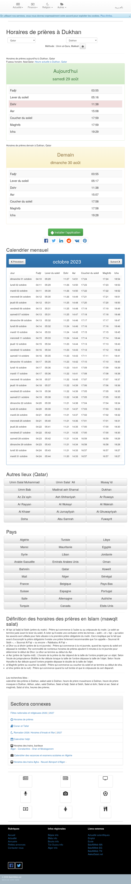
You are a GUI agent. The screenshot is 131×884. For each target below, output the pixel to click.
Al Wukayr (65, 504)
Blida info (52, 838)
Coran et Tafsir (21, 725)
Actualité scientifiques (99, 835)
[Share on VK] (77, 241)
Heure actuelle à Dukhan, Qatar (51, 61)
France (24, 584)
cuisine (105, 814)
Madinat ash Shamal (65, 489)
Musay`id (106, 482)
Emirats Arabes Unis (65, 561)
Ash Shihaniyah (65, 497)
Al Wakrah (106, 504)
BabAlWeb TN (95, 851)
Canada (65, 606)
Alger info (53, 847)
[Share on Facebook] (46, 241)
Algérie (24, 539)
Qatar (65, 569)
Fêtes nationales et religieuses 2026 (29, 712)
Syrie (24, 554)
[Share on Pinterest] (84, 241)
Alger (13, 748)
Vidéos (65, 798)
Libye (106, 539)
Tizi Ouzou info (55, 844)
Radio (26, 798)
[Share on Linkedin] (61, 241)
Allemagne (65, 598)
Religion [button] (46, 7)
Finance (26, 814)
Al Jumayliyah (65, 511)
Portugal (106, 591)
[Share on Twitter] (53, 241)
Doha (24, 519)
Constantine (24, 748)
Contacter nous (15, 847)
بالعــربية (119, 7)
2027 (51, 712)
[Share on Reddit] (69, 241)
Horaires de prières (23, 719)
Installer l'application (67, 232)
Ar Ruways (107, 497)
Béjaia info (53, 835)
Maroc (24, 547)
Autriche (106, 598)
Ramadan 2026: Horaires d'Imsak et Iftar (34, 732)
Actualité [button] (17, 7)
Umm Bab (24, 489)
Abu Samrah (65, 519)
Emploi (91, 838)
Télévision (105, 783)
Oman (107, 561)
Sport (105, 798)
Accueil (11, 835)
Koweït (106, 569)
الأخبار (65, 783)
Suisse (24, 591)
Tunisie (65, 539)
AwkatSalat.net (95, 854)
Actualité (25, 783)
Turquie (24, 606)
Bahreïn (24, 569)
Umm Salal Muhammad (24, 482)
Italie (24, 598)
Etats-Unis (106, 606)
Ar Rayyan (24, 504)
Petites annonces (16, 844)
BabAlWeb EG (95, 847)
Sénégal (106, 576)
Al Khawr (24, 511)
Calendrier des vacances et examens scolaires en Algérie (43, 755)
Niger (65, 576)
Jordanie (106, 554)
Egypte (106, 547)
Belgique (65, 584)
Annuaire (12, 841)
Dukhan (107, 489)
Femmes (65, 814)
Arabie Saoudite (24, 561)
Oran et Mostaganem (43, 748)
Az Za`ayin (24, 497)
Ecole (90, 841)
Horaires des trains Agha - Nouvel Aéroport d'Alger (39, 761)
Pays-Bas (106, 584)
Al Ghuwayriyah (106, 511)
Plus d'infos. (106, 15)
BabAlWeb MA (95, 844)
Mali (24, 576)
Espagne (65, 591)
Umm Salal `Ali (65, 482)
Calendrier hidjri (21, 739)
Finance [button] (32, 7)
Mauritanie (65, 547)
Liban (65, 554)
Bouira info (53, 841)
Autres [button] (61, 7)
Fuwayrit (106, 519)
